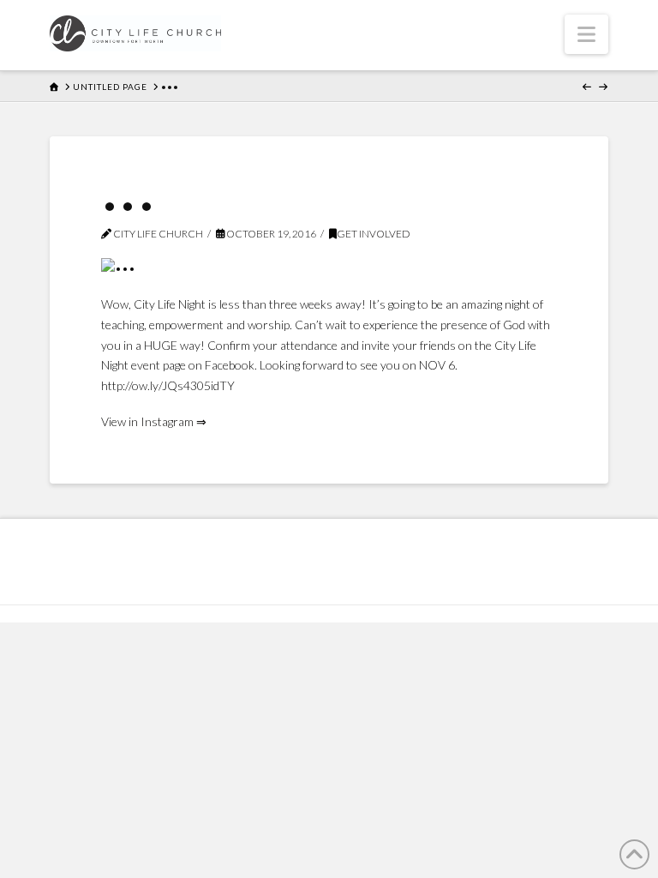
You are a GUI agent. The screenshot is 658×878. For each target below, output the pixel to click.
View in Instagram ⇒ (153, 421)
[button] (586, 34)
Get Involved (373, 233)
